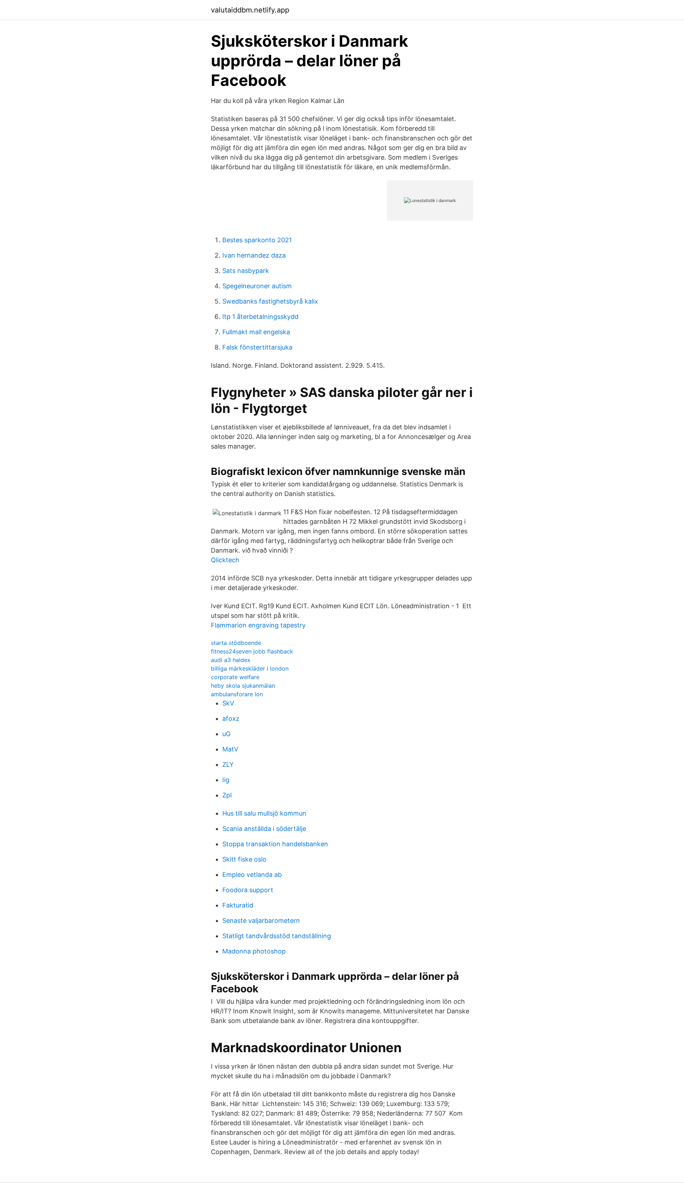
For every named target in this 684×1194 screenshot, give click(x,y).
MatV (230, 749)
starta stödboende (236, 642)
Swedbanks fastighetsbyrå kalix (270, 301)
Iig (225, 780)
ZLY (228, 764)
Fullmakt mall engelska (256, 332)
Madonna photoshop (254, 951)
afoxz (230, 718)
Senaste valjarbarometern (261, 920)
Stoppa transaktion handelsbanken (275, 844)
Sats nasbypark (245, 270)
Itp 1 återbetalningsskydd (260, 316)
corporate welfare (235, 677)
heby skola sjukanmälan (243, 685)
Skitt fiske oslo (244, 859)
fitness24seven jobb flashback (252, 651)
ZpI (227, 795)
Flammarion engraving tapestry (258, 625)
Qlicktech (225, 560)
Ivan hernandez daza (254, 255)
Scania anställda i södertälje (264, 828)
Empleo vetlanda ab (252, 874)
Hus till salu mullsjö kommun (264, 813)
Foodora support (247, 890)
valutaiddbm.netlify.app (250, 10)
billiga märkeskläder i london (250, 668)
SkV (228, 703)
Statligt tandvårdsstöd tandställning (276, 936)
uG (226, 734)
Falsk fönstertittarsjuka (257, 347)
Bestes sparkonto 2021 (257, 240)
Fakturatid (237, 905)
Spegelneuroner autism (257, 286)
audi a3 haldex (230, 659)
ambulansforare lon (237, 694)
